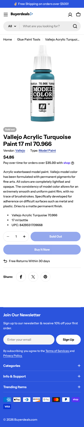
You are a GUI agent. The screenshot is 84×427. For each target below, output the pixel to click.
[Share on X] (33, 277)
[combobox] (42, 26)
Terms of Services (57, 351)
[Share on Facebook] (21, 277)
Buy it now (42, 249)
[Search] (75, 26)
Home (7, 39)
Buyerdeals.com (25, 419)
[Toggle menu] (5, 14)
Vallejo (20, 150)
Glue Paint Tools (28, 39)
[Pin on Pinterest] (45, 277)
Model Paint (47, 150)
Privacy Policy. (12, 355)
